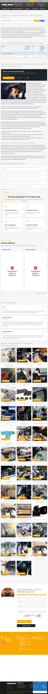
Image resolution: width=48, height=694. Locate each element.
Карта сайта (20, 691)
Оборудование (16, 692)
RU (37, 1)
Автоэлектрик (20, 684)
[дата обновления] (1, 17)
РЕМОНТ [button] (28, 8)
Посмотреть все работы (40, 293)
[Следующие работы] (45, 244)
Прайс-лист (25, 691)
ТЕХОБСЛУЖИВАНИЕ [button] (17, 8)
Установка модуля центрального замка (10, 56)
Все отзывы (24, 20)
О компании (31, 691)
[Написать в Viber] (40, 5)
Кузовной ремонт (21, 687)
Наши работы (9, 692)
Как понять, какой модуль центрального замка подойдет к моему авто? (20, 172)
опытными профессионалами (32, 31)
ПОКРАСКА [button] (35, 8)
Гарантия (7, 1)
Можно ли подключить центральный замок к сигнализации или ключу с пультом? (20, 177)
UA (39, 1)
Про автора (21, 692)
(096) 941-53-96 (24, 638)
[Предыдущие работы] (42, 244)
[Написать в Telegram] (42, 5)
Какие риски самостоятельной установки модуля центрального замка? (20, 182)
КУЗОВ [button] (42, 8)
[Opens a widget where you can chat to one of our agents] (40, 687)
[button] (24, 621)
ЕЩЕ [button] (4, 11)
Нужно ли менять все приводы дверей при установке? (16, 186)
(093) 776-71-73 (23, 641)
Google (36, 20)
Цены (3, 1)
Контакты (15, 1)
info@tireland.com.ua (26, 649)
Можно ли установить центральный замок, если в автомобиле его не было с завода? (21, 168)
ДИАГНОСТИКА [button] (6, 8)
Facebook (42, 20)
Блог (11, 1)
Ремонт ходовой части (22, 685)
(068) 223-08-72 (23, 644)
